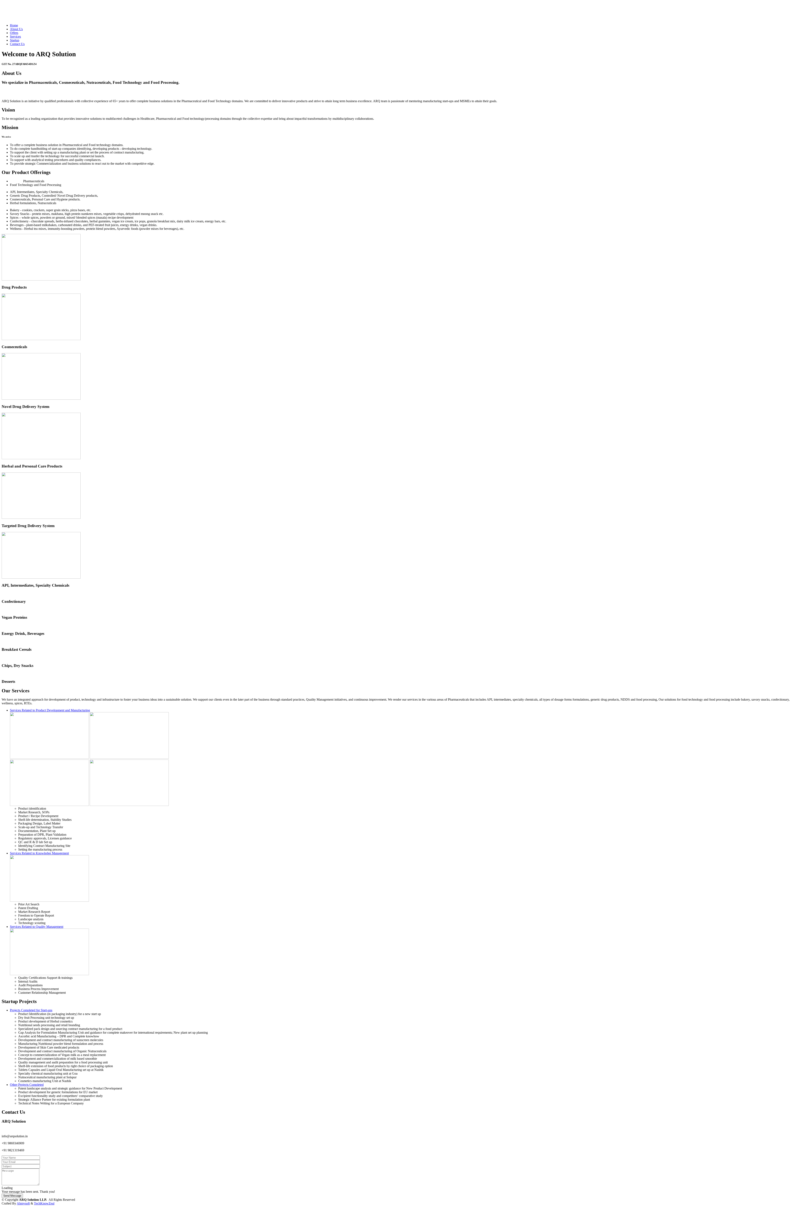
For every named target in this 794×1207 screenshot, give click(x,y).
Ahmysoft (23, 1203)
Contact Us (17, 44)
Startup (14, 40)
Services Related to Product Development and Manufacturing (50, 710)
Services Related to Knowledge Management (39, 853)
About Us (16, 29)
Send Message (12, 1195)
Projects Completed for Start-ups (31, 1010)
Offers (14, 33)
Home (14, 25)
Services (15, 36)
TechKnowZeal (44, 1203)
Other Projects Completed (27, 1084)
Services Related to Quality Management (36, 926)
